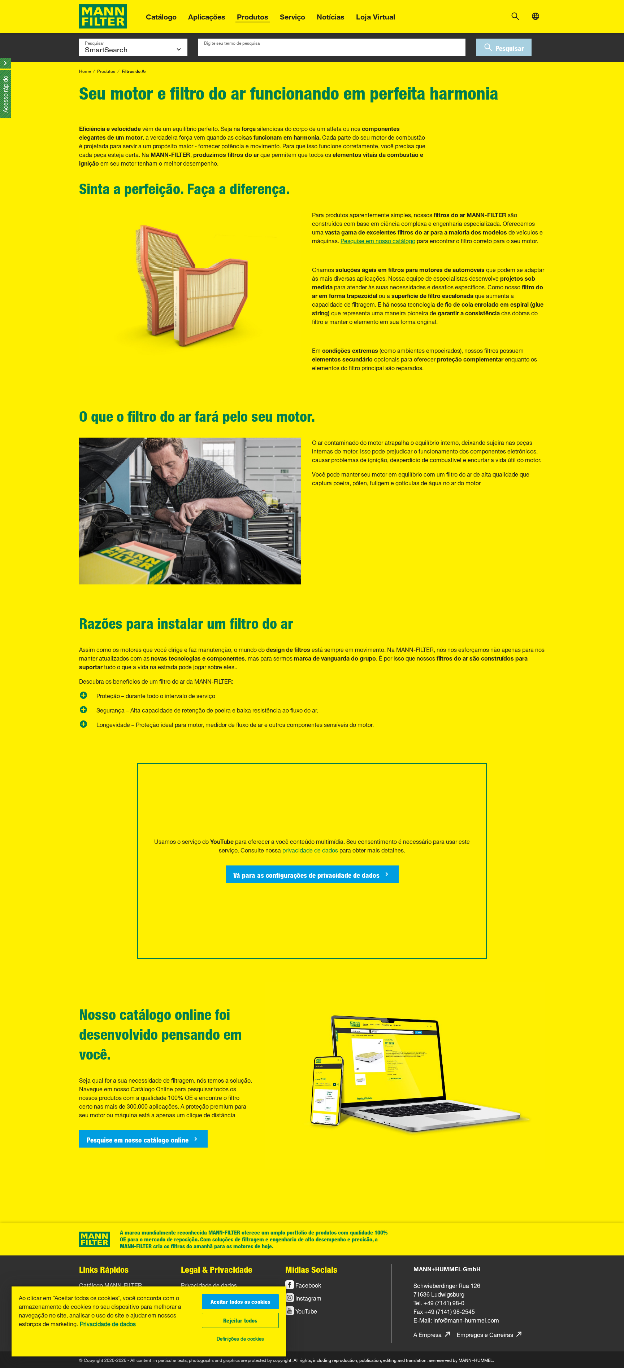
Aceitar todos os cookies (240, 1301)
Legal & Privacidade (216, 1269)
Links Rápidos (104, 1269)
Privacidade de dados (108, 1323)
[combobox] (331, 47)
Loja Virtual (375, 16)
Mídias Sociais (311, 1269)
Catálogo (161, 16)
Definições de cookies (240, 1338)
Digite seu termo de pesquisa (232, 42)
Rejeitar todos (240, 1320)
